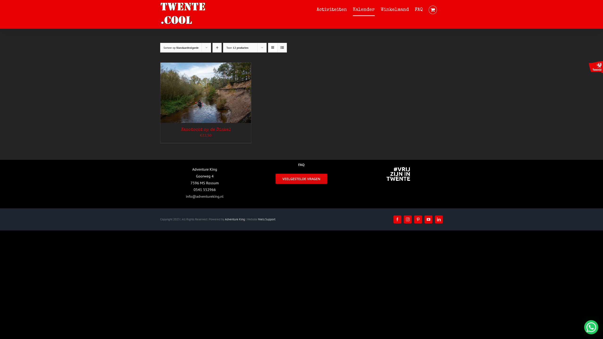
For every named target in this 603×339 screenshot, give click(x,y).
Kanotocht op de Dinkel (206, 130)
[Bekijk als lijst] (282, 47)
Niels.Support (266, 219)
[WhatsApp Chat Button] (591, 327)
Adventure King (235, 219)
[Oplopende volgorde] (217, 47)
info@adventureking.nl (205, 196)
